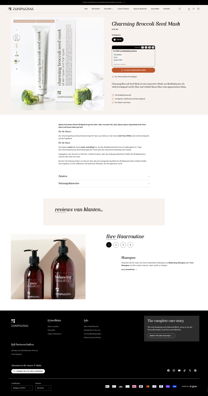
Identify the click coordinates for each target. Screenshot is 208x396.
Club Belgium (16, 354)
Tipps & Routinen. (55, 334)
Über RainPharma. (91, 326)
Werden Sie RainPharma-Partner (24, 351)
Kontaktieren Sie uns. (92, 330)
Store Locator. (53, 326)
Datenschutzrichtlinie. (92, 338)
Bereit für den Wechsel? (160, 336)
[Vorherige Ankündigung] (8, 2)
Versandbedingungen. (93, 334)
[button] (180, 9)
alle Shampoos (128, 270)
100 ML (119, 40)
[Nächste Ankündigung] (199, 2)
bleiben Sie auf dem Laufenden (30, 371)
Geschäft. (51, 330)
